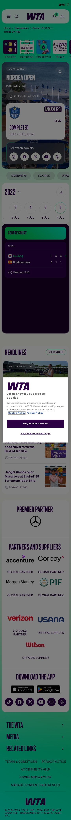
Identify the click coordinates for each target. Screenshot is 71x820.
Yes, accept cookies (35, 423)
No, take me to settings (35, 433)
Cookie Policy (16, 413)
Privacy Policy (34, 413)
